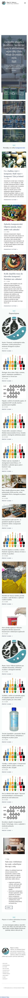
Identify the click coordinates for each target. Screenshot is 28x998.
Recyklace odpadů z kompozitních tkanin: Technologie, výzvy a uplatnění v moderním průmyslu (14, 824)
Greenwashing (6, 965)
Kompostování (6, 153)
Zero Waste (13, 153)
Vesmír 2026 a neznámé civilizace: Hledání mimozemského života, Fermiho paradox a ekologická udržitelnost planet (14, 433)
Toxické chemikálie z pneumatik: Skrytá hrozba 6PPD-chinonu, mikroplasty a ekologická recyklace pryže (13, 735)
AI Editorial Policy (4, 997)
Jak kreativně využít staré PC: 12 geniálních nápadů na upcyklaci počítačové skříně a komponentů (11, 521)
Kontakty (5, 978)
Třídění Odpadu (6, 973)
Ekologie (5, 963)
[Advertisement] (14, 20)
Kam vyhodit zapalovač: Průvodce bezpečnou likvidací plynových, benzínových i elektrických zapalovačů (13, 629)
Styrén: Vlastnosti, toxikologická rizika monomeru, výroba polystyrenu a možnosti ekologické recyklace (13, 344)
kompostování (20, 148)
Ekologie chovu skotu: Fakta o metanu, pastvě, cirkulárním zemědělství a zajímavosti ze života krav (13, 374)
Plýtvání (5, 966)
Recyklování (6, 968)
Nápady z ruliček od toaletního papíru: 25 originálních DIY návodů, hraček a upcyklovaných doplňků (14, 403)
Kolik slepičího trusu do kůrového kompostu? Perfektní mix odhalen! (13, 276)
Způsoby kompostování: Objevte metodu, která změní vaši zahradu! (13, 227)
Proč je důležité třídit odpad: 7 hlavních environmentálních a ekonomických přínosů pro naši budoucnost (13, 795)
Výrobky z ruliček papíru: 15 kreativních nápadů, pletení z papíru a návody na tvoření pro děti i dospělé (14, 765)
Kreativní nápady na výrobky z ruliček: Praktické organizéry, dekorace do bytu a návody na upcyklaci (14, 552)
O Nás (4, 977)
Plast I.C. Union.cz (11, 2)
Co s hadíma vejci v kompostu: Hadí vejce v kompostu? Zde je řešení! (14, 173)
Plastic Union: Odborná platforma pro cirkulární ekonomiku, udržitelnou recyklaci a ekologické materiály (13, 667)
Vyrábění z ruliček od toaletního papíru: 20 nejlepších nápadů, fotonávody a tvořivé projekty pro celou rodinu (13, 697)
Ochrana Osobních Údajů (19, 987)
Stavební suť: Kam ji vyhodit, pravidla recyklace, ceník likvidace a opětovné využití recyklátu (13, 597)
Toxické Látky (6, 970)
